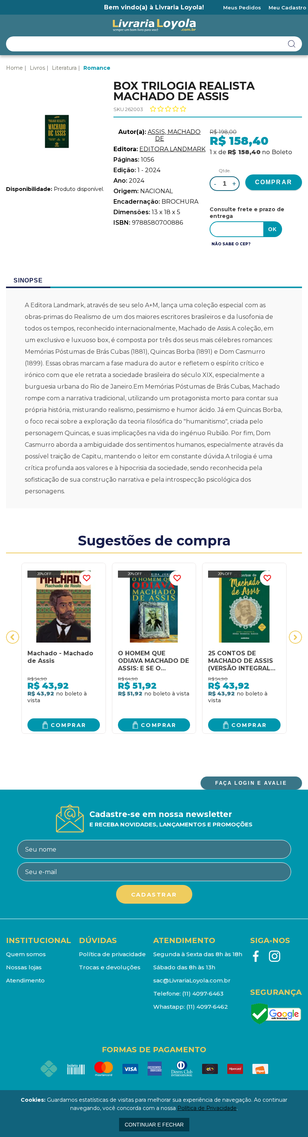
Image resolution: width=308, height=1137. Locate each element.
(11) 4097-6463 (202, 993)
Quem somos (26, 954)
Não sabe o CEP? (231, 244)
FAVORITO (86, 578)
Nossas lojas (24, 967)
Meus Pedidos (242, 8)
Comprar (68, 725)
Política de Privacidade (207, 1108)
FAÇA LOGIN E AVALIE (251, 783)
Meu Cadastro (287, 8)
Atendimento (25, 980)
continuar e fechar (154, 1125)
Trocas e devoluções (109, 967)
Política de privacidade (112, 954)
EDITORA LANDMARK (172, 149)
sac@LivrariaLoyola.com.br (192, 980)
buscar (291, 43)
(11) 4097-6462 (207, 1006)
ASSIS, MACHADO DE (174, 135)
